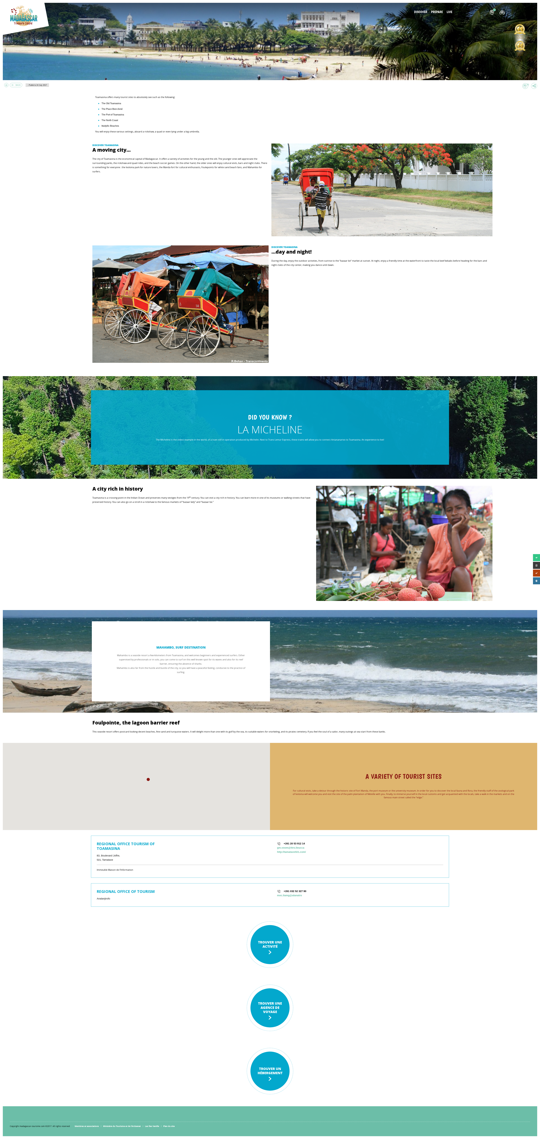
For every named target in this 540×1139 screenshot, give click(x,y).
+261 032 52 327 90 (295, 891)
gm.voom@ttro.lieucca (290, 847)
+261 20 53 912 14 (294, 843)
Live (449, 12)
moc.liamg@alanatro (289, 895)
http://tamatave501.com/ (291, 852)
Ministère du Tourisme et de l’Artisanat (122, 1126)
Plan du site (169, 1126)
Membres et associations (87, 1126)
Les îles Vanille (152, 1126)
